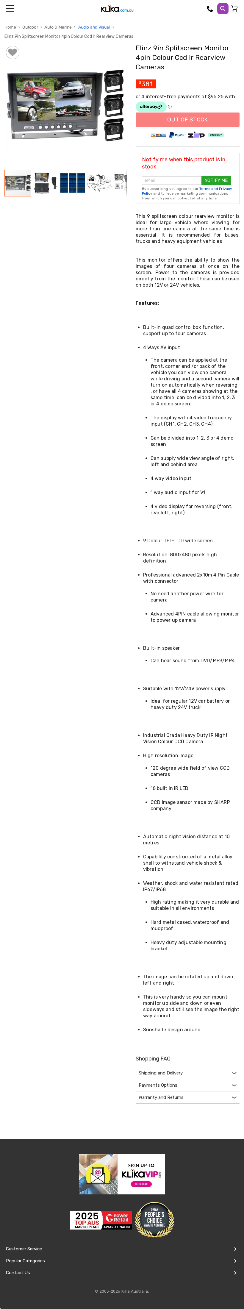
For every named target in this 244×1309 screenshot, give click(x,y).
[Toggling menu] (10, 8)
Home (10, 27)
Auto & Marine (58, 27)
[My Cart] (235, 10)
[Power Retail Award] (101, 1220)
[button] (45, 183)
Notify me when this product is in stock (184, 163)
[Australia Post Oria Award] (154, 1220)
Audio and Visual (94, 27)
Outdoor (30, 27)
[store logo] (117, 8)
